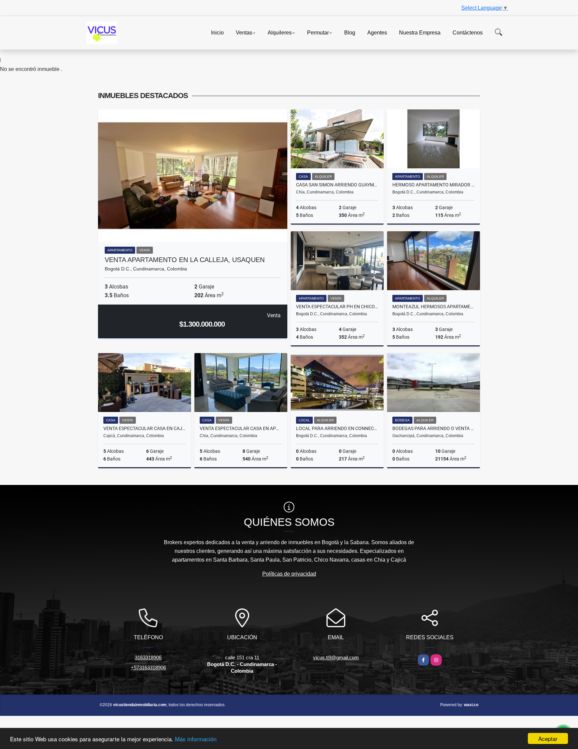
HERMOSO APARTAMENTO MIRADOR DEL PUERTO (433, 184)
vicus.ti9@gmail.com (336, 657)
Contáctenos (468, 32)
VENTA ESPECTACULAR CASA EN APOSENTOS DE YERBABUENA (241, 428)
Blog (349, 32)
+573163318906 (148, 667)
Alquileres (280, 32)
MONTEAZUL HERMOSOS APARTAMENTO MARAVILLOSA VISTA (433, 306)
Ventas (244, 32)
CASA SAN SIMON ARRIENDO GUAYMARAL (337, 184)
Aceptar (548, 738)
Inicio (217, 32)
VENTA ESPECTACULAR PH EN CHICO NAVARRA (337, 306)
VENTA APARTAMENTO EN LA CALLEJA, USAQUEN (185, 259)
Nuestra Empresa (420, 32)
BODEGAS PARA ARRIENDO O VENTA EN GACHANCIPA (433, 428)
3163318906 (148, 657)
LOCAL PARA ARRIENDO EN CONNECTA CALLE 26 (337, 428)
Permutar (318, 32)
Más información (195, 739)
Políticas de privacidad (289, 574)
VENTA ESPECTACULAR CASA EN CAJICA (144, 428)
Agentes (377, 32)
